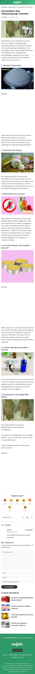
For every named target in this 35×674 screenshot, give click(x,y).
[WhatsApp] (31, 517)
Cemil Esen (4, 17)
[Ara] (32, 2)
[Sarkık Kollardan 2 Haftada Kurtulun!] (5, 607)
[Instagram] (20, 650)
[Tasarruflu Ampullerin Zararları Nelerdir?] (5, 616)
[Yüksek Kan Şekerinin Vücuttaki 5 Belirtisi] (5, 624)
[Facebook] (23, 517)
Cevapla (30, 530)
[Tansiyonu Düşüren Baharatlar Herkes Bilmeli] (5, 599)
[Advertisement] (17, 112)
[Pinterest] (27, 517)
